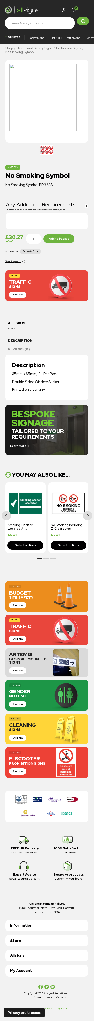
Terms (48, 996)
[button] (74, 10)
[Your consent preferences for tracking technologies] (24, 1012)
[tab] (46, 342)
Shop (9, 48)
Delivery (61, 996)
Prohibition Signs (68, 48)
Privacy (37, 996)
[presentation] (6, 515)
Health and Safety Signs (34, 48)
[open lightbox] (46, 150)
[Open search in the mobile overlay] (47, 23)
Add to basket (59, 238)
